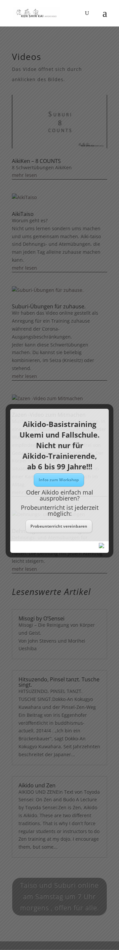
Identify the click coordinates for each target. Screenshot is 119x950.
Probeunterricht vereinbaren (58, 526)
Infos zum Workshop (59, 480)
